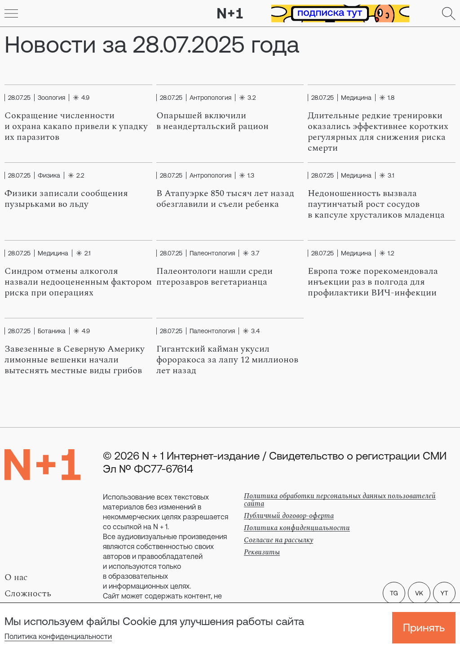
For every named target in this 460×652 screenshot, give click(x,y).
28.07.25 (19, 97)
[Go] (11, 13)
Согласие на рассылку (278, 540)
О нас (16, 577)
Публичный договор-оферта (289, 515)
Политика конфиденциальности (58, 636)
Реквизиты (262, 552)
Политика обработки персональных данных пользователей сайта (340, 500)
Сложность (27, 593)
